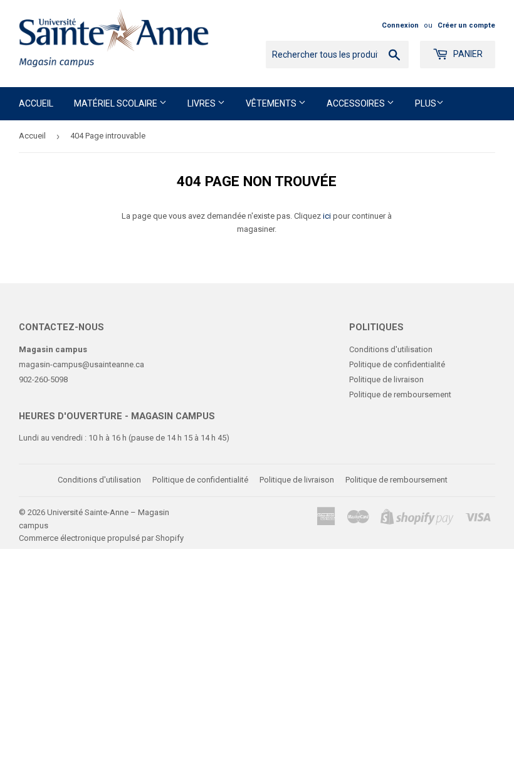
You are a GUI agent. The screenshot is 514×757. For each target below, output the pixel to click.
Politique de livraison (386, 379)
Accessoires (357, 103)
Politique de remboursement (400, 394)
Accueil (36, 103)
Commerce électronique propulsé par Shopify (101, 538)
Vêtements (272, 103)
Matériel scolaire (116, 103)
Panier (467, 54)
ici (327, 216)
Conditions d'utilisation (391, 349)
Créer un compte (466, 25)
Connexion (400, 25)
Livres (202, 103)
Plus (425, 103)
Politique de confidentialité (397, 364)
